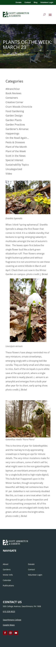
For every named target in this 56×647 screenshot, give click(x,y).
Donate (18, 2)
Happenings (12, 133)
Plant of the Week (16, 151)
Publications (8, 585)
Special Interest (14, 160)
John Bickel (10, 54)
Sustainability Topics (17, 164)
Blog (35, 2)
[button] (50, 15)
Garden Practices (15, 124)
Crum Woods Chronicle (19, 106)
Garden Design (14, 115)
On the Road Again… (17, 137)
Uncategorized (14, 169)
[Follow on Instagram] (10, 633)
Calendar (7, 580)
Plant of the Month (16, 146)
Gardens (7, 569)
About (5, 564)
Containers (12, 97)
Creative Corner (14, 102)
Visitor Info (8, 574)
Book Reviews (13, 93)
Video (9, 173)
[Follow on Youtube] (16, 633)
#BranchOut (13, 89)
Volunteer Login (46, 2)
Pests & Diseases (15, 142)
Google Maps (9, 625)
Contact (27, 2)
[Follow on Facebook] (5, 633)
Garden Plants (14, 120)
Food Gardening (15, 111)
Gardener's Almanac (17, 129)
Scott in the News (16, 155)
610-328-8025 (9, 611)
